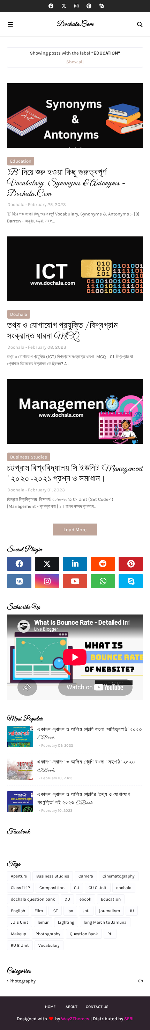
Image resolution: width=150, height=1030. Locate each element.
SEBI (129, 1018)
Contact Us (97, 1006)
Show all (75, 61)
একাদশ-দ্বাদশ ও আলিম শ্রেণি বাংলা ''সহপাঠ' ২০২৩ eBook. (86, 766)
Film (39, 910)
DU (67, 899)
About (71, 1006)
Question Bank (84, 933)
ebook (85, 899)
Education (20, 161)
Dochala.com (75, 24)
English (18, 910)
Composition (52, 887)
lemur (43, 922)
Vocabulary (49, 945)
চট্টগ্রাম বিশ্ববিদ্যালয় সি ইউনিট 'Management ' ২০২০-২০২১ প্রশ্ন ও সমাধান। (75, 474)
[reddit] (103, 564)
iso (70, 910)
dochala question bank (33, 899)
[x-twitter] (64, 6)
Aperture (19, 876)
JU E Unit (19, 922)
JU (131, 910)
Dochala (15, 204)
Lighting (66, 922)
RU (110, 933)
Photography (48, 933)
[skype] (101, 6)
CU (76, 887)
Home (50, 1006)
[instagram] (76, 6)
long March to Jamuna (105, 922)
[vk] (19, 581)
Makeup (18, 933)
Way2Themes (75, 1018)
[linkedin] (75, 564)
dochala (18, 314)
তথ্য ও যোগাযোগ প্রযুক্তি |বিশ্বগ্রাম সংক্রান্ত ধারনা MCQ (62, 331)
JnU (86, 910)
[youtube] (75, 581)
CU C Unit (98, 887)
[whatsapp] (103, 581)
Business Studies (28, 457)
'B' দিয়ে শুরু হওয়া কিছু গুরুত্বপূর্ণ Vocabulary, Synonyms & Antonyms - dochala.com (66, 183)
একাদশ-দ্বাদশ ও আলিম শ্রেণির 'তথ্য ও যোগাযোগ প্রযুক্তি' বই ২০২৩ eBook (83, 798)
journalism (109, 910)
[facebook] (51, 6)
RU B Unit (20, 945)
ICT (55, 910)
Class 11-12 (20, 887)
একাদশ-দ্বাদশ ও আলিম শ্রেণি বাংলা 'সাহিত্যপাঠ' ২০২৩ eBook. (89, 733)
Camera (85, 876)
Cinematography (119, 876)
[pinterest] (89, 6)
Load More (75, 530)
